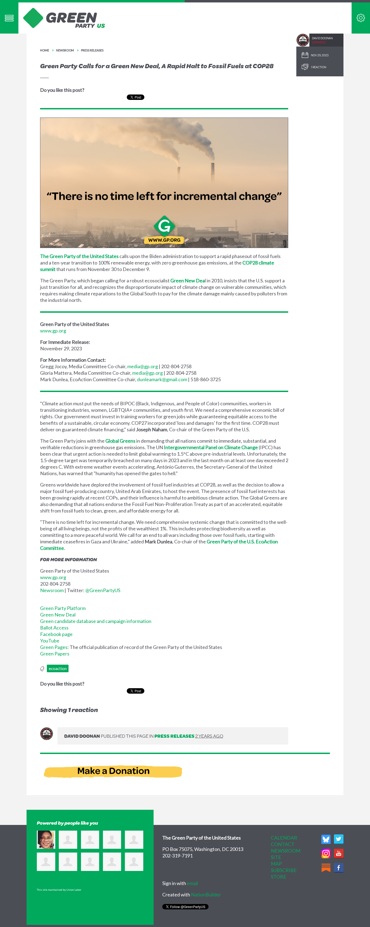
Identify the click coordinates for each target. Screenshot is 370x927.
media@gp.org (142, 366)
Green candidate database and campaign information (95, 621)
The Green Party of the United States (79, 256)
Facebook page (56, 634)
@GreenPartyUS (102, 590)
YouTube (49, 641)
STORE (278, 877)
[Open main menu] (9, 18)
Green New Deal (58, 615)
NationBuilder (206, 894)
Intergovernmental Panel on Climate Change (211, 447)
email (192, 883)
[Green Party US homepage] (64, 17)
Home (44, 50)
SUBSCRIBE (284, 870)
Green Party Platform (63, 608)
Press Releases (92, 50)
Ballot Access (54, 628)
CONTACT (282, 844)
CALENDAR (284, 838)
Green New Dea (187, 280)
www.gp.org (53, 331)
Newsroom (65, 50)
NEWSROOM (285, 851)
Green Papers (54, 654)
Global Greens (120, 441)
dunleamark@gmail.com (162, 379)
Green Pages (53, 647)
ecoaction (58, 668)
